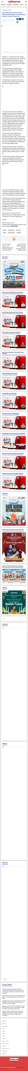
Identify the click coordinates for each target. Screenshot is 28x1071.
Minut (3, 1028)
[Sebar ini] (17, 19)
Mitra (3, 1033)
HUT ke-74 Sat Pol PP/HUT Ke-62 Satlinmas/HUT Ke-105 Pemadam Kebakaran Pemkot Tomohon (7, 247)
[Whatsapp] (17, 22)
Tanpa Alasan (11, 232)
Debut (4, 230)
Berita (3, 20)
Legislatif (4, 1051)
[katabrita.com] (14, 1)
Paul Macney (11, 230)
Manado (4, 1021)
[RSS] (14, 239)
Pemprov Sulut (5, 1048)
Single (4, 232)
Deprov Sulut (5, 1041)
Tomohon (4, 1038)
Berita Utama (7, 20)
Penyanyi (18, 230)
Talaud (4, 1046)
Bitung (3, 1053)
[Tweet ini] (20, 19)
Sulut (12, 20)
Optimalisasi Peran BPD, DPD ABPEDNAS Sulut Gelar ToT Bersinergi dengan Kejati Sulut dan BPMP (13, 997)
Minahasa (4, 1026)
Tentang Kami (4, 1068)
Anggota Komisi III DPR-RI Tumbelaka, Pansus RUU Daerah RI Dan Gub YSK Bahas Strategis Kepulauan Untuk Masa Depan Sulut (13, 1007)
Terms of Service (21, 1067)
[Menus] (2, 1)
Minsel (3, 1031)
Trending (18, 232)
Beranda (4, 1023)
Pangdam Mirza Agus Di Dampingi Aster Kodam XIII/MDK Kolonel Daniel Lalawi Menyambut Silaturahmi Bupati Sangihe (13, 1002)
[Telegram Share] (23, 19)
